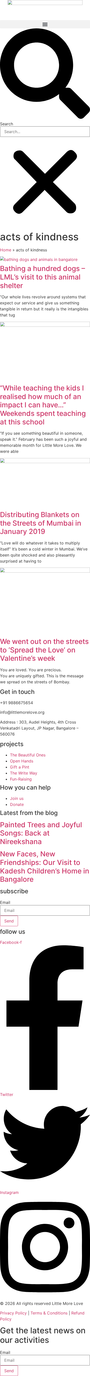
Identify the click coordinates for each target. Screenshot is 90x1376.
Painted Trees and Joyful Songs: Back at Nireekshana (41, 833)
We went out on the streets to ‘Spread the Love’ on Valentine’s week (44, 650)
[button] (45, 24)
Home (5, 249)
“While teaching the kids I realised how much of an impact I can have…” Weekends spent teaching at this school (43, 405)
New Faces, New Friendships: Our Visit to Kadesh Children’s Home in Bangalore (44, 867)
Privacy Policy (13, 1312)
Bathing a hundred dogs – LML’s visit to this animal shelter (42, 277)
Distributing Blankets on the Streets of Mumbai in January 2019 (40, 523)
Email (5, 902)
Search (6, 124)
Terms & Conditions (49, 1312)
